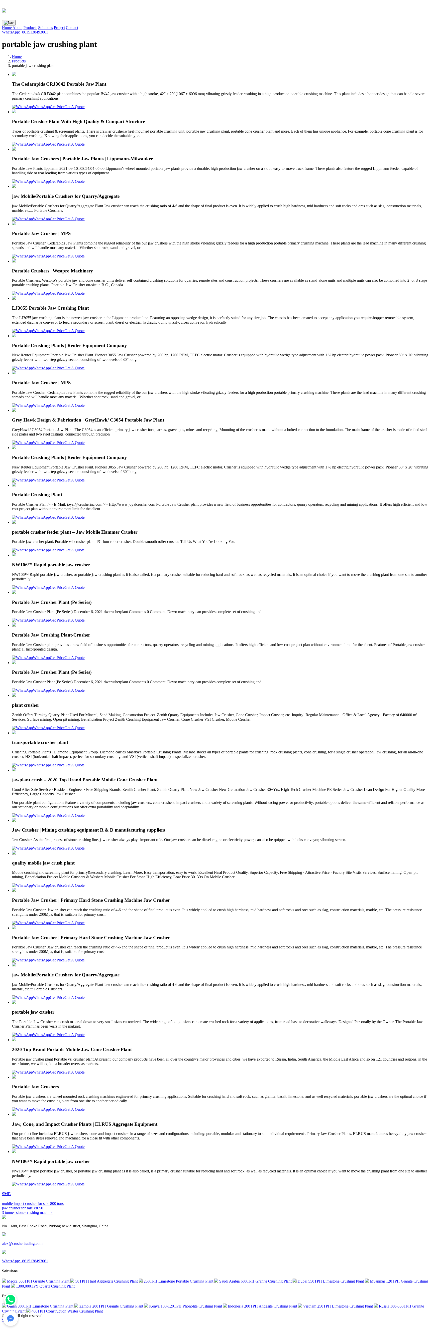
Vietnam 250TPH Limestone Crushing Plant (337, 1306)
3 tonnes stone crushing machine (27, 1212)
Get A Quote (75, 107)
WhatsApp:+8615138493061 (25, 32)
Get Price (57, 107)
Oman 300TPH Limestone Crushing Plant (39, 1306)
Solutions (45, 27)
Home (7, 27)
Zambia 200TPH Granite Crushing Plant (110, 1306)
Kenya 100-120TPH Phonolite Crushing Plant (185, 1306)
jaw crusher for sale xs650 (22, 1208)
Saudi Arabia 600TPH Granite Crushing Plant (255, 1281)
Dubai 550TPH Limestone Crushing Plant (330, 1281)
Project (59, 27)
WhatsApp (41, 107)
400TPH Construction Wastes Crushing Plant (66, 1311)
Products (30, 27)
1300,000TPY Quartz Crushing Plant (45, 1286)
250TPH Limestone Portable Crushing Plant (178, 1281)
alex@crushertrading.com (22, 1243)
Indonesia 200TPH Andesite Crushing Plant (262, 1306)
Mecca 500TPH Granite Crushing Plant (37, 1281)
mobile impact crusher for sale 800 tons (33, 1203)
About (17, 27)
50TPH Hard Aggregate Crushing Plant (106, 1281)
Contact (72, 27)
